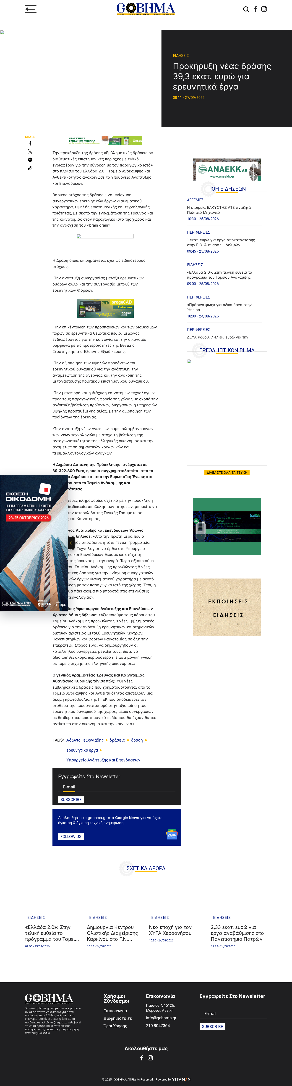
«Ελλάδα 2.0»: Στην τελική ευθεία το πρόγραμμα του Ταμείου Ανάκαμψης (219, 275)
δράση (137, 740)
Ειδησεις (181, 55)
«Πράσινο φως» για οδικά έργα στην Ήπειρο (219, 307)
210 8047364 (158, 1025)
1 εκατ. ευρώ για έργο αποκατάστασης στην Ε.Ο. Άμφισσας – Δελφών (221, 242)
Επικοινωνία (115, 1010)
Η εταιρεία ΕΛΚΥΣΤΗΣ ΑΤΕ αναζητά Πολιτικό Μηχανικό (219, 210)
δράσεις (117, 740)
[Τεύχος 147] (227, 412)
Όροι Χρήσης (115, 1025)
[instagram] (264, 9)
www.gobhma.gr (39, 1008)
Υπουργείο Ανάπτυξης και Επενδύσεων (103, 760)
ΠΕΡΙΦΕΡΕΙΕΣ (198, 232)
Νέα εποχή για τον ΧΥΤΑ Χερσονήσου (170, 930)
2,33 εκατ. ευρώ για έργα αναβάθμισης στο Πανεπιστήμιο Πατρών (237, 933)
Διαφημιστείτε (118, 1018)
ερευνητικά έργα (82, 750)
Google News (127, 817)
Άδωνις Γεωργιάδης (85, 740)
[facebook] (255, 9)
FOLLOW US (70, 836)
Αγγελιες (195, 200)
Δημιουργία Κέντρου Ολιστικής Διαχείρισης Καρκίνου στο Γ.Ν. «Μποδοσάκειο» (112, 933)
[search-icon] (246, 9)
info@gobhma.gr (161, 1017)
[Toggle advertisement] (71, 543)
